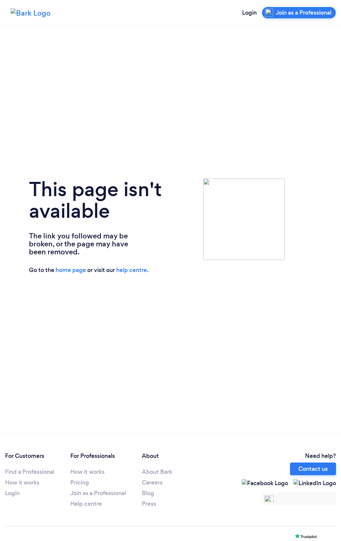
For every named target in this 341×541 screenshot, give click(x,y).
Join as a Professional (98, 493)
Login (249, 13)
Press (149, 504)
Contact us (313, 469)
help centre (131, 270)
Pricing (79, 482)
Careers (152, 482)
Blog (148, 493)
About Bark (157, 472)
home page (71, 270)
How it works (22, 482)
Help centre (86, 504)
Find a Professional (29, 472)
